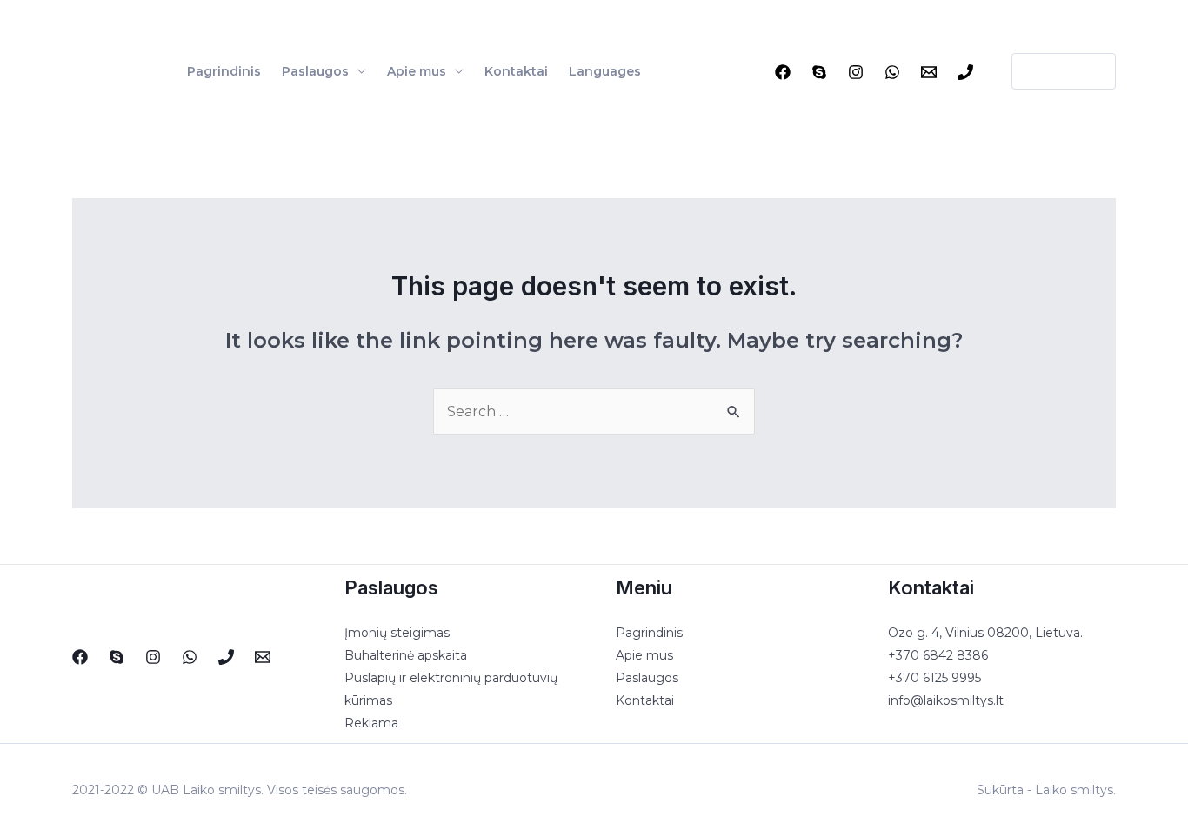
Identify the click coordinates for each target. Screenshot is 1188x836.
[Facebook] (783, 72)
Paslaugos (315, 71)
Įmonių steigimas (397, 632)
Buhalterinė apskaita (405, 655)
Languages (605, 71)
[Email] (929, 72)
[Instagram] (856, 72)
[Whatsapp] (892, 72)
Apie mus (416, 71)
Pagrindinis (224, 71)
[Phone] (965, 72)
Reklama (371, 723)
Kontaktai (516, 71)
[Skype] (819, 72)
